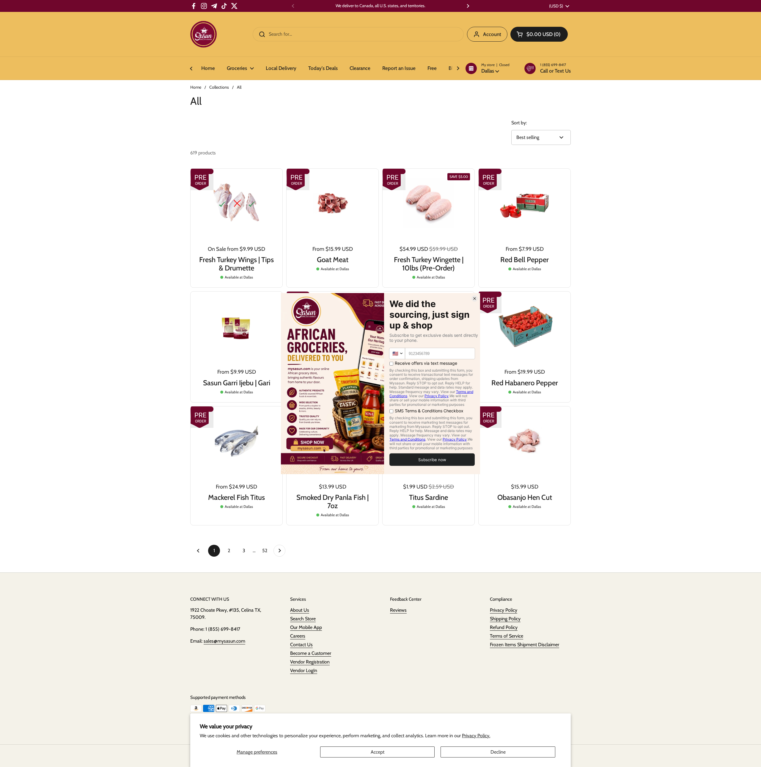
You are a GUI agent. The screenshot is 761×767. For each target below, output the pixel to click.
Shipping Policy (505, 619)
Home (195, 87)
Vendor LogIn (303, 670)
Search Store (303, 619)
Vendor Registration (310, 662)
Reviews (398, 610)
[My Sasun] (203, 34)
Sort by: (519, 123)
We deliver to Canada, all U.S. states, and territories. (380, 6)
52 (266, 550)
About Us (299, 610)
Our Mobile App (306, 627)
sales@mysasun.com (224, 641)
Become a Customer (310, 653)
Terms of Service (506, 636)
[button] (488, 68)
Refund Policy (504, 627)
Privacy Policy (503, 610)
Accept (377, 752)
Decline (498, 752)
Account (492, 34)
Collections (219, 87)
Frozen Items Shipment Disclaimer (524, 644)
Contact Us (301, 644)
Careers (297, 636)
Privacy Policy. (476, 735)
